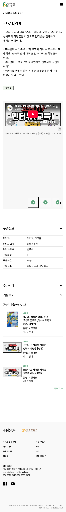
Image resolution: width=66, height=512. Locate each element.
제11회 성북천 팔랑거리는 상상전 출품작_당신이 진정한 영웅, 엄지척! (37, 320)
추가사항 (8, 285)
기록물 (5, 456)
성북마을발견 (41, 456)
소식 (37, 451)
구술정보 (8, 228)
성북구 (8, 88)
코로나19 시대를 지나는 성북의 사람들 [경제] (34, 346)
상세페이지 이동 (59, 129)
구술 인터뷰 (7, 451)
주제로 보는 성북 (9, 441)
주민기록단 (40, 441)
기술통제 (8, 295)
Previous (5, 203)
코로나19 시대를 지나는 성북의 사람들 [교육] (34, 371)
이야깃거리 (7, 446)
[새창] (12, 319)
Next (61, 203)
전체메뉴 (61, 4)
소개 (37, 446)
